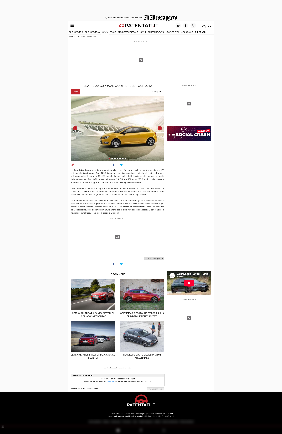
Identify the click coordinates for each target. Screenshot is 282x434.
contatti (140, 416)
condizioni (113, 416)
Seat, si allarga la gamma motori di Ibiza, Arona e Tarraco (93, 314)
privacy (121, 416)
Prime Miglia (93, 37)
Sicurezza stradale (128, 32)
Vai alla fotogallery (154, 258)
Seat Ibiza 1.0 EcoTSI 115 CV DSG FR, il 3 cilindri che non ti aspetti (142, 314)
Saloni (81, 37)
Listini (143, 32)
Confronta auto (156, 32)
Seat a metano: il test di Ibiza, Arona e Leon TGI (93, 356)
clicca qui (110, 381)
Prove (113, 32)
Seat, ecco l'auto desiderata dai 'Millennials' (142, 356)
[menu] (72, 25)
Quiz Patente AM (92, 32)
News (105, 32)
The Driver (200, 32)
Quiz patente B (76, 32)
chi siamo (148, 416)
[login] (204, 25)
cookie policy (130, 416)
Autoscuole (187, 32)
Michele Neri (168, 414)
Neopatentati (172, 32)
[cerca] (211, 25)
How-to (72, 37)
